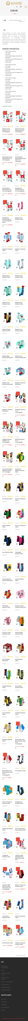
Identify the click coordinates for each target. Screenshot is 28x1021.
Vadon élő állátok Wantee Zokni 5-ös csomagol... (7, 470)
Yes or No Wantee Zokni (20, 526)
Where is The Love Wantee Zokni (20, 885)
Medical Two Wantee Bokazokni (7, 383)
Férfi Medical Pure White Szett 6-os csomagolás (7, 158)
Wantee (4, 126)
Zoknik (14, 13)
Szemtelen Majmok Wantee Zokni (19, 470)
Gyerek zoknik (8, 60)
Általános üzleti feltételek (7, 981)
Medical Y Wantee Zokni (20, 249)
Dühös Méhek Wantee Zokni (19, 633)
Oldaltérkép (4, 1004)
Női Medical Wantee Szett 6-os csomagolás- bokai (7, 220)
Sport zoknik (8, 62)
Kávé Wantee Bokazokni (6, 660)
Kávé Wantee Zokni (19, 660)
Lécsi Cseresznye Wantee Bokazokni (20, 829)
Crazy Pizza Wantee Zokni (6, 916)
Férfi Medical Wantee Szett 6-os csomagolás (7, 189)
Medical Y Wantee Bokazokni (7, 410)
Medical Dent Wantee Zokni (19, 276)
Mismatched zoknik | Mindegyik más (14, 59)
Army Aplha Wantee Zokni (19, 686)
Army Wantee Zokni (6, 713)
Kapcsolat (3, 999)
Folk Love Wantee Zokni (20, 916)
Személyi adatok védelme (5, 978)
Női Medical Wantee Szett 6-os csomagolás (19, 189)
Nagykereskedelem (5, 987)
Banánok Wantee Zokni (7, 740)
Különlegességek (5, 1007)
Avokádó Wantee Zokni (20, 713)
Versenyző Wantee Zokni (6, 606)
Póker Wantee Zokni (6, 526)
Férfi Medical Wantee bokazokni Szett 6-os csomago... (20, 159)
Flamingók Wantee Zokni (19, 553)
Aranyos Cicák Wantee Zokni (6, 633)
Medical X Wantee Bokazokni (20, 383)
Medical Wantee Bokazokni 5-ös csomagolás (19, 130)
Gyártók (3, 1010)
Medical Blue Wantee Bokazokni (7, 356)
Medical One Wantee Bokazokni (20, 356)
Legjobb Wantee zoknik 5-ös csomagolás (7, 441)
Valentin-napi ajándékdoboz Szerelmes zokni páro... (19, 857)
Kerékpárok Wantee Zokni (19, 802)
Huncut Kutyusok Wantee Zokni (7, 802)
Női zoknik (7, 54)
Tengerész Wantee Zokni (6, 856)
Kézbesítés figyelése (6, 990)
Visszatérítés (4, 1002)
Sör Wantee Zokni (7, 499)
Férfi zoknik (7, 52)
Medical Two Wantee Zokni (19, 330)
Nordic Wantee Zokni (19, 579)
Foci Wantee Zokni (20, 771)
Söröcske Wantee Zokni (20, 499)
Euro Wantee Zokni (7, 552)
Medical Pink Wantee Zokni (19, 218)
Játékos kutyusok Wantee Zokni (20, 943)
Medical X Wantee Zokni (7, 249)
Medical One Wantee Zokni (6, 303)
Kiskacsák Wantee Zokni (7, 829)
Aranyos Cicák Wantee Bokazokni (20, 606)
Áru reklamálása (5, 984)
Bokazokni (7, 57)
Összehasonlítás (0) (7, 106)
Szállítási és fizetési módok (5, 973)
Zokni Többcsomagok (10, 51)
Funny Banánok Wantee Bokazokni (7, 579)
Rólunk (2, 970)
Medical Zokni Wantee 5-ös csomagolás (6, 130)
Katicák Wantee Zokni (6, 686)
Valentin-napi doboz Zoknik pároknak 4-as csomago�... (6, 887)
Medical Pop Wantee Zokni (19, 303)
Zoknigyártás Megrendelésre (4, 966)
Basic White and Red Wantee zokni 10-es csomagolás (7, 773)
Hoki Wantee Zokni (7, 943)
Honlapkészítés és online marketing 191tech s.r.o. (14, 1018)
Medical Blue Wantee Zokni (6, 276)
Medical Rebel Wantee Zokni (6, 330)
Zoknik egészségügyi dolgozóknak (13, 56)
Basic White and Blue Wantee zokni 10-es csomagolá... (20, 742)
